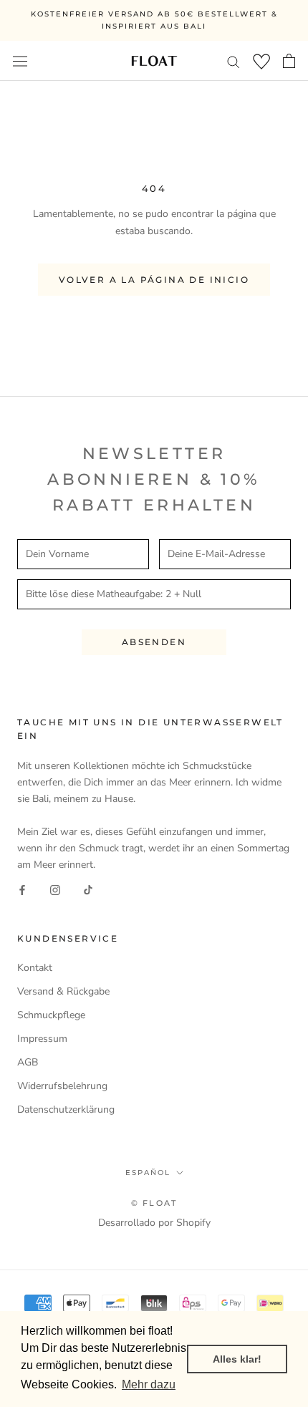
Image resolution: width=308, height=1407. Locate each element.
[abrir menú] (20, 60)
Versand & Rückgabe (63, 991)
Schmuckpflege (51, 1015)
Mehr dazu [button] (148, 1384)
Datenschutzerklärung (66, 1109)
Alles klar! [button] (237, 1359)
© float (154, 1203)
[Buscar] (233, 61)
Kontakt (34, 968)
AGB (27, 1062)
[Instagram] (55, 889)
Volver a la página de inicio (154, 279)
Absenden (154, 642)
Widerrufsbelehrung (62, 1086)
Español (147, 1172)
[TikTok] (88, 889)
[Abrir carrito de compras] (289, 61)
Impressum (42, 1038)
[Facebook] (22, 889)
